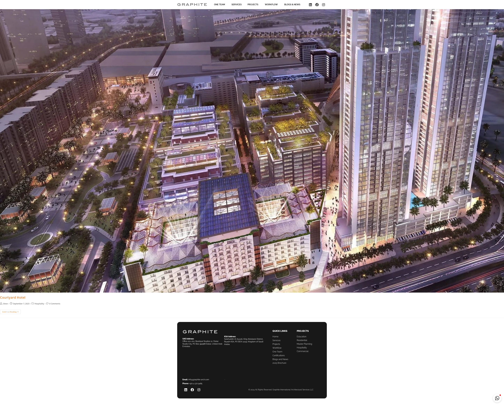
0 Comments (54, 303)
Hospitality (39, 303)
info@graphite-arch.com (198, 379)
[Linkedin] (310, 4)
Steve (5, 303)
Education (301, 336)
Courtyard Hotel (12, 297)
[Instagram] (323, 4)
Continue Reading (11, 311)
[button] (497, 398)
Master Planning (304, 344)
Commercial (302, 351)
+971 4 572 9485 (195, 383)
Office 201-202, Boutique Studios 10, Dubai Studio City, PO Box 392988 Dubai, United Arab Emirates (202, 343)
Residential (302, 340)
